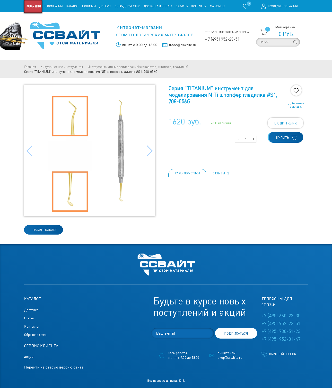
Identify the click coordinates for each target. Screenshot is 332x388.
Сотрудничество (127, 6)
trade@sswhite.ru (182, 45)
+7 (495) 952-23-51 (222, 39)
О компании (53, 6)
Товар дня (33, 6)
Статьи (64, 19)
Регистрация (288, 6)
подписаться (236, 333)
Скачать (182, 6)
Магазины (217, 6)
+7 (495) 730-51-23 (281, 331)
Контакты (198, 6)
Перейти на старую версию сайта (53, 367)
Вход (272, 6)
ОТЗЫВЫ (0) (221, 173)
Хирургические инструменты (62, 67)
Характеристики (187, 173)
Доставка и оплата (158, 6)
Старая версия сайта (39, 19)
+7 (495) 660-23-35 (281, 316)
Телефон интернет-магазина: (227, 32)
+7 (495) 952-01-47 (281, 339)
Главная (30, 67)
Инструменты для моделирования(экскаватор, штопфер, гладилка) (137, 67)
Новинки (89, 6)
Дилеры (105, 6)
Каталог (72, 6)
